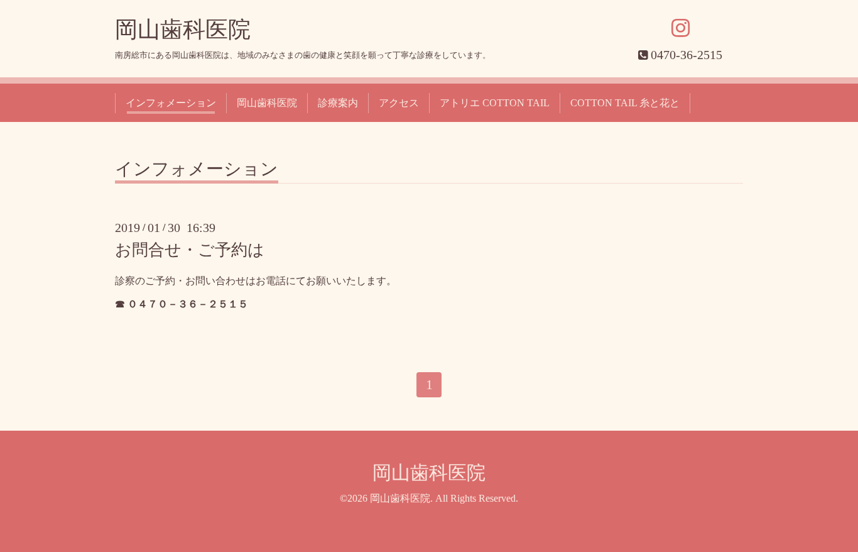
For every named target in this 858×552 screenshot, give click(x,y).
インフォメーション (171, 102)
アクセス (399, 102)
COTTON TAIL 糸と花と (625, 102)
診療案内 (338, 102)
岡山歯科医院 (183, 29)
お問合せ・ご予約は (189, 250)
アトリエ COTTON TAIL (495, 102)
